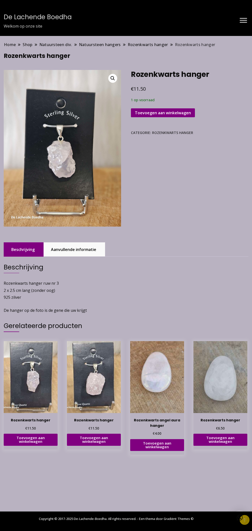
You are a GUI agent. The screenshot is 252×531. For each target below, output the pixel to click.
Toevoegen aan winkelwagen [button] (30, 439)
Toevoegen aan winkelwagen (163, 113)
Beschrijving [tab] (23, 249)
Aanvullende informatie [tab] (73, 249)
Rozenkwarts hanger (172, 132)
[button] (112, 78)
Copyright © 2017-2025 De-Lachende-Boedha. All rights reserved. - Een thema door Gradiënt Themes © (116, 518)
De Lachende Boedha (38, 17)
